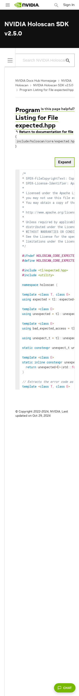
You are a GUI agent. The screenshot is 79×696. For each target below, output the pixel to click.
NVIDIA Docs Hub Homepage (35, 81)
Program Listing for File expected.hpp (47, 90)
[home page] (26, 5)
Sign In (69, 4)
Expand (64, 162)
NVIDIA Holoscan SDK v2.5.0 (53, 85)
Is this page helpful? (58, 109)
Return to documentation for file (46, 131)
